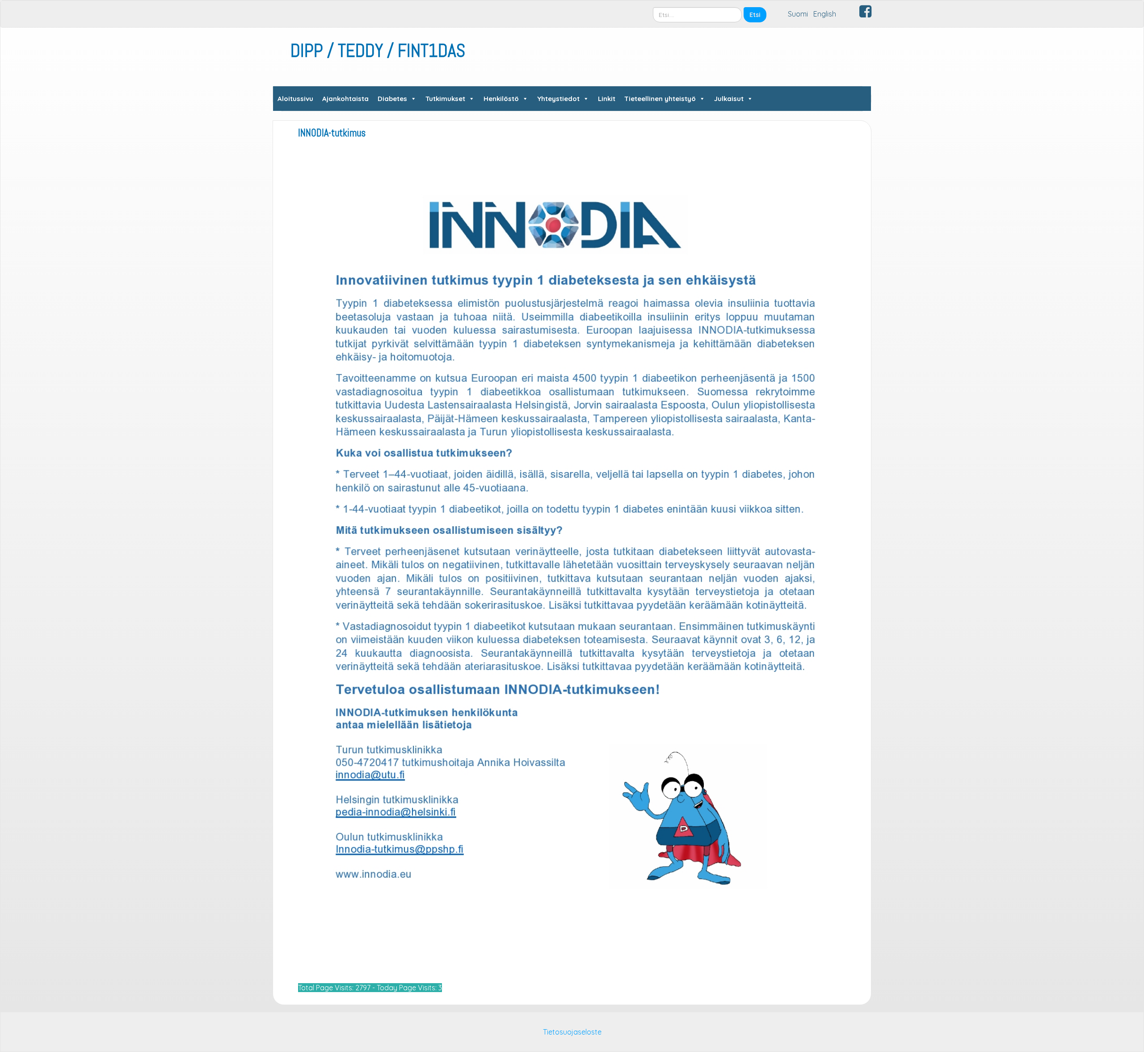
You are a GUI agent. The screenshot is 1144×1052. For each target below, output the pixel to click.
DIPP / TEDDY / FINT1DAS (377, 50)
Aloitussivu (295, 98)
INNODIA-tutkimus (332, 133)
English (824, 13)
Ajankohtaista (345, 98)
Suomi (798, 13)
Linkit (606, 98)
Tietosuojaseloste (572, 1031)
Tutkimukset (445, 98)
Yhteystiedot (558, 98)
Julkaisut (729, 98)
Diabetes (392, 98)
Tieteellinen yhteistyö (660, 98)
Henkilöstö (501, 98)
